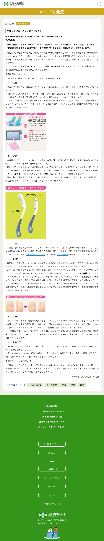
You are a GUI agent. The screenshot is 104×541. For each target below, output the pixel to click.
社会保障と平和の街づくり (52, 421)
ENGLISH (52, 452)
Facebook (52, 468)
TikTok (52, 495)
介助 (64, 385)
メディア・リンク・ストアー (52, 426)
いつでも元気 (22, 23)
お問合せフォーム (52, 504)
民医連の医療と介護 (52, 416)
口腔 (82, 385)
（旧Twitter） (53, 477)
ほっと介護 (51, 385)
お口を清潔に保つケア (35, 254)
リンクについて (60, 523)
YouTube (52, 486)
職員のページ (53, 443)
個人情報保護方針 (45, 523)
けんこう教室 (62, 254)
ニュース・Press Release (52, 411)
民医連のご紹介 (52, 406)
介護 (73, 385)
